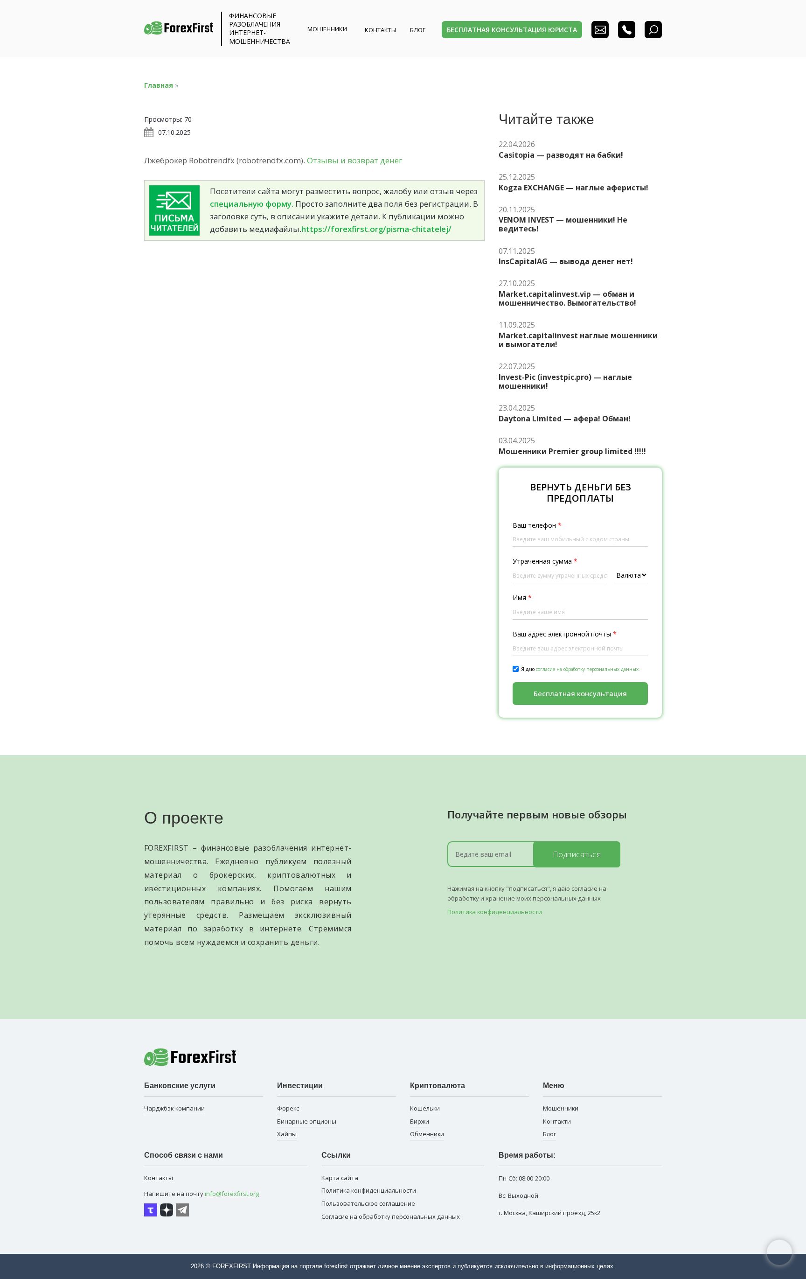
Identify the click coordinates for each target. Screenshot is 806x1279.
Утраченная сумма (545, 561)
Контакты (380, 30)
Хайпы (287, 1134)
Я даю (580, 669)
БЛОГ (417, 30)
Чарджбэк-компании (174, 1108)
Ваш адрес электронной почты (565, 633)
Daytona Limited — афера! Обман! (565, 418)
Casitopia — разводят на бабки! (561, 155)
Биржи (419, 1121)
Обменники (427, 1134)
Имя (522, 597)
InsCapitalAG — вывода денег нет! (566, 261)
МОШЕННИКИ (327, 29)
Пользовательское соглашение (368, 1203)
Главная (158, 85)
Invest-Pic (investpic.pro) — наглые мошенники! (565, 382)
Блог (549, 1134)
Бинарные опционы (306, 1121)
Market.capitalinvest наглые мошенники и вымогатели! (578, 340)
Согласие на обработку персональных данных (390, 1216)
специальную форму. (251, 203)
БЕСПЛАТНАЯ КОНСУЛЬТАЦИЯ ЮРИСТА (512, 29)
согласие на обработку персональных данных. (588, 669)
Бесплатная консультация (580, 693)
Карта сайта (339, 1178)
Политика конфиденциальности (494, 912)
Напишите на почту (201, 1193)
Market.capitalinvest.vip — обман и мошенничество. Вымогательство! (567, 299)
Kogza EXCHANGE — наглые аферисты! (573, 187)
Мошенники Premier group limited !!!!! (572, 451)
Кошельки (425, 1108)
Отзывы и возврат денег (355, 160)
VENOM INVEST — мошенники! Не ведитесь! (563, 224)
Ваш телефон (537, 525)
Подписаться (577, 854)
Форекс (288, 1108)
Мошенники (560, 1108)
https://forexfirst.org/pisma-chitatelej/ (376, 229)
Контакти (557, 1121)
